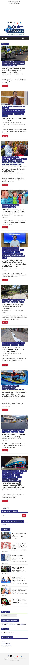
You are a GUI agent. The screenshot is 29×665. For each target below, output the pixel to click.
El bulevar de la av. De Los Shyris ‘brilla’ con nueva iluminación (12, 306)
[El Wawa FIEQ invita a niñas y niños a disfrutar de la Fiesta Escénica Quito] (6, 598)
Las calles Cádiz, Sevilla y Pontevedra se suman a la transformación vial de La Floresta (18, 558)
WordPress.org (4, 648)
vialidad (14, 65)
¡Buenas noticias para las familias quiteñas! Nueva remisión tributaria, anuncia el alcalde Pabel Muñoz (14, 263)
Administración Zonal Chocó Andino (11, 156)
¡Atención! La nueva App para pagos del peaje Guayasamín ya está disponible (19, 590)
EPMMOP (15, 124)
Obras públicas (6, 302)
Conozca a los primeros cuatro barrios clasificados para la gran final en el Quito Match (14, 394)
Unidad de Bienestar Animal (9, 164)
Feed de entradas (5, 643)
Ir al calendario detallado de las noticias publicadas (13, 624)
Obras (24, 124)
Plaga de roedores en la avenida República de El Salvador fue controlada (18, 568)
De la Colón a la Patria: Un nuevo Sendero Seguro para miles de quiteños (13, 349)
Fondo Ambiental (6, 472)
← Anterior (5, 508)
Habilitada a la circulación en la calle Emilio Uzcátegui (13, 435)
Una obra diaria (19, 162)
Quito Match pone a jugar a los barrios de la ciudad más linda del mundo (13, 211)
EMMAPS (11, 124)
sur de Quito (11, 162)
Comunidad (5, 106)
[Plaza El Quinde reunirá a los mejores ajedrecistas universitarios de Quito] (6, 533)
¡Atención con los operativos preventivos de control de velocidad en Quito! (13, 70)
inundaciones (6, 158)
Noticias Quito (18, 158)
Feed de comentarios (6, 645)
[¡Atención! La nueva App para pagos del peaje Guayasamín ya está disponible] (6, 588)
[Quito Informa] (14, 26)
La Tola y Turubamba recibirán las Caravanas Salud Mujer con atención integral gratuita (19, 580)
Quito (4, 65)
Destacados (5, 108)
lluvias (12, 158)
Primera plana (12, 160)
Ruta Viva (9, 65)
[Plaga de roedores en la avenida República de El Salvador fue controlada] (6, 566)
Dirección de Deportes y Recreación (11, 205)
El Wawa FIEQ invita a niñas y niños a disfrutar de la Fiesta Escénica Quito (19, 601)
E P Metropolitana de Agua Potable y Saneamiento (14, 110)
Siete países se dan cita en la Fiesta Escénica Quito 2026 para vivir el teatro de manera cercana (19, 546)
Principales (21, 63)
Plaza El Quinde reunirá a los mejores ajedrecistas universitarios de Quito (19, 535)
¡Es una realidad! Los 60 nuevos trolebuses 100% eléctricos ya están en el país (13, 485)
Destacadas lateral (7, 63)
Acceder (3, 641)
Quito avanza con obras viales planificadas (14, 119)
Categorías (3, 524)
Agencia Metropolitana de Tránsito (10, 61)
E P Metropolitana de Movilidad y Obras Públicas (13, 112)
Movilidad (15, 63)
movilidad (20, 124)
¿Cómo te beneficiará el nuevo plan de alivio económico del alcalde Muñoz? (14, 169)
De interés (22, 61)
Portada (11, 114)
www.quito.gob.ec (14, 660)
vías (3, 126)
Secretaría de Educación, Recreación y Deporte (13, 389)
